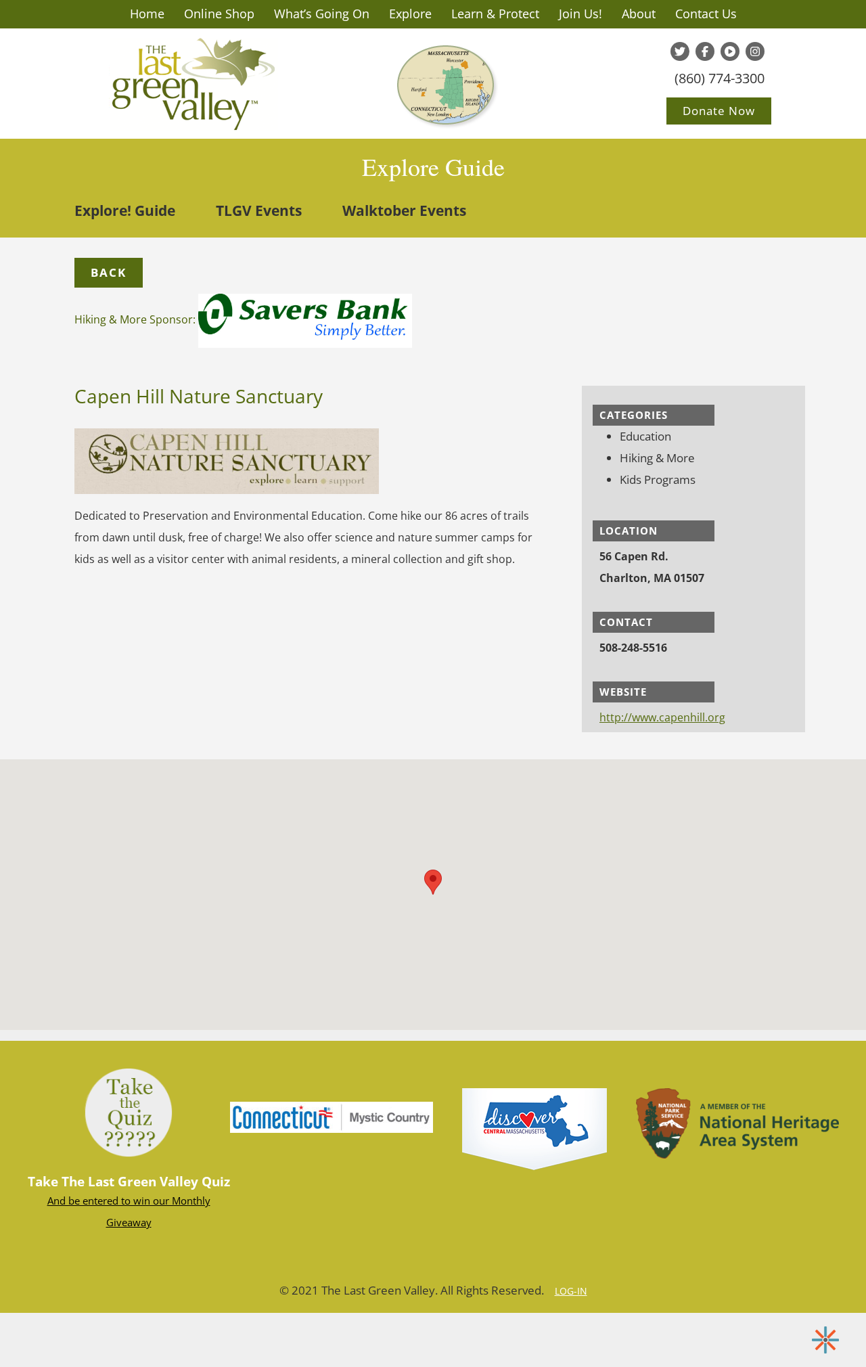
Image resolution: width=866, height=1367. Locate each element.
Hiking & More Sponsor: (136, 319)
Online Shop (219, 13)
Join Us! (580, 13)
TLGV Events (259, 210)
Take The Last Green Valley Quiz (129, 1181)
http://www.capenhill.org (662, 717)
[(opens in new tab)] (331, 1115)
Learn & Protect (495, 13)
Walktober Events (404, 210)
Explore (410, 13)
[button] (108, 273)
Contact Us (706, 13)
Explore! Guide (124, 210)
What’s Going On (321, 13)
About (639, 13)
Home (147, 13)
